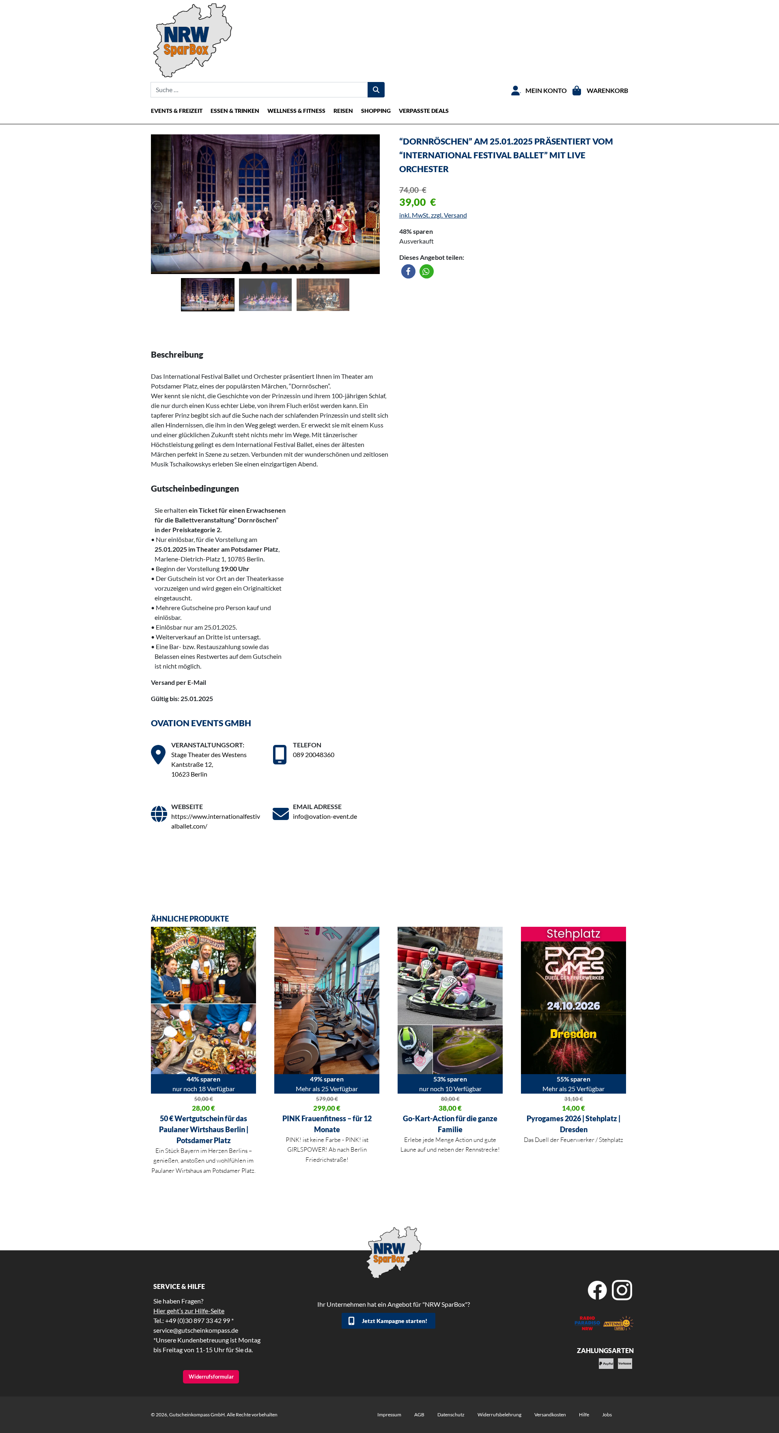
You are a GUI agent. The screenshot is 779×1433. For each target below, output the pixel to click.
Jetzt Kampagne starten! (394, 1320)
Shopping (376, 110)
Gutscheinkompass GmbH (197, 1414)
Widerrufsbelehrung (499, 1414)
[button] (408, 271)
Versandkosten (550, 1414)
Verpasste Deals (424, 110)
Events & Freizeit (176, 110)
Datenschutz (451, 1414)
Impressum (389, 1414)
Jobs (607, 1414)
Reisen (343, 110)
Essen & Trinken (235, 110)
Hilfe (584, 1414)
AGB (419, 1414)
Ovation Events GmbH (201, 723)
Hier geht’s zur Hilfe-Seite (188, 1310)
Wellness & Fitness (296, 110)
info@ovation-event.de (325, 816)
